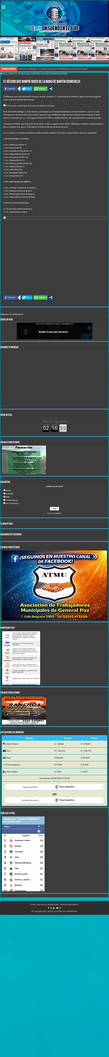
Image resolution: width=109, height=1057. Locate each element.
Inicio (4, 74)
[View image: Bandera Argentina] (56, 787)
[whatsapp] (60, 908)
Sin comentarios (12, 503)
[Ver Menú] (3, 7)
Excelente (9, 494)
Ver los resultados (54, 513)
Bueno (8, 490)
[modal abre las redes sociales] (51, 89)
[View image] (54, 253)
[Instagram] (51, 908)
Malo (8, 497)
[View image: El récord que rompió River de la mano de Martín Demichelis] (28, 106)
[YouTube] (54, 908)
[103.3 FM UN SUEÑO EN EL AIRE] (54, 18)
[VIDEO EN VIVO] (57, 908)
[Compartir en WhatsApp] (40, 89)
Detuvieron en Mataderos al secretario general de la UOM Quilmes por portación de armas (53, 69)
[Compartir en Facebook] (10, 89)
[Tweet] (27, 89)
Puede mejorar (12, 500)
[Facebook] (48, 908)
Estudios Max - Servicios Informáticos (63, 904)
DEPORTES (13, 74)
